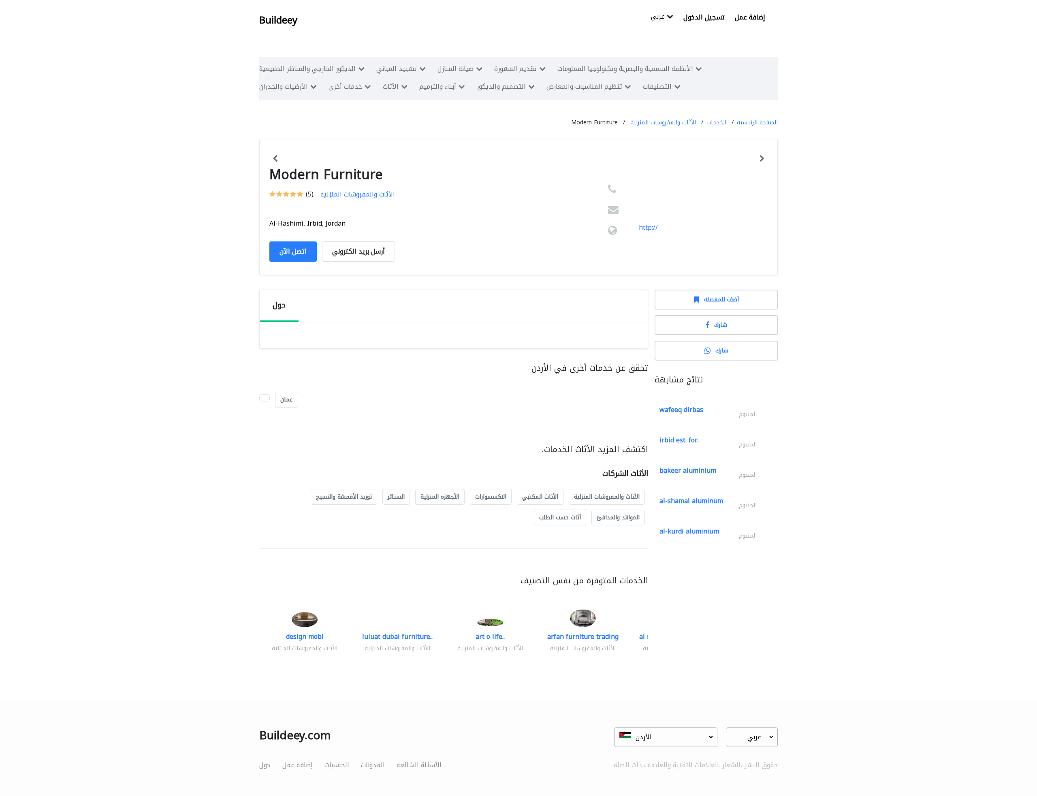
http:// (648, 227)
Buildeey (278, 20)
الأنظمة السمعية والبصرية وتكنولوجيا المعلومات (625, 68)
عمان (286, 399)
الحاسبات (336, 765)
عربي (659, 17)
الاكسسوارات (490, 496)
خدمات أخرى (345, 86)
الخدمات (716, 122)
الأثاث (391, 86)
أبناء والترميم (437, 86)
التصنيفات (657, 86)
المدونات (373, 765)
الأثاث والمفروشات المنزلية (663, 122)
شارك (720, 325)
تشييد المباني (396, 68)
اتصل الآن (293, 251)
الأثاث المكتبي (540, 496)
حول (265, 765)
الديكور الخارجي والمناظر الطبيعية (307, 68)
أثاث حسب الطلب (560, 517)
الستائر (396, 496)
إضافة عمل (750, 17)
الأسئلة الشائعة (419, 765)
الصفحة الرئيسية (757, 122)
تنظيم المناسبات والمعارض (584, 86)
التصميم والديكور (501, 86)
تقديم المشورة (515, 68)
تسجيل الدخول (704, 17)
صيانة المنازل (455, 68)
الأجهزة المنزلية (439, 496)
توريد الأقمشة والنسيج (344, 496)
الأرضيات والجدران (283, 86)
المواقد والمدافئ (618, 517)
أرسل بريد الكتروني (358, 251)
